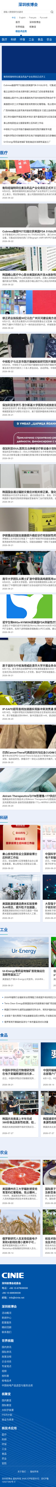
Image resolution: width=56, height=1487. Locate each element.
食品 (40, 39)
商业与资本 (8, 1420)
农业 (49, 39)
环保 (22, 39)
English (22, 18)
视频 (4, 1371)
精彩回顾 (6, 1327)
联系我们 (6, 1332)
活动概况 (6, 1313)
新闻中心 (6, 1318)
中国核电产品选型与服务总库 (17, 1385)
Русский (43, 18)
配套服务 (6, 1322)
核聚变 (32, 27)
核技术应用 (21, 31)
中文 (14, 18)
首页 (18, 22)
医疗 (4, 39)
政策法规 (6, 1357)
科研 (13, 39)
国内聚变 (6, 1400)
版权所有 (34, 1472)
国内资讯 (6, 1347)
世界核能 (20, 27)
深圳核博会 (35, 22)
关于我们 (22, 1472)
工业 (31, 39)
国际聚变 (6, 1405)
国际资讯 (6, 1352)
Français (32, 18)
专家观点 (6, 1366)
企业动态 (6, 1361)
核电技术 (6, 1381)
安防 (4, 1463)
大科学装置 (8, 1410)
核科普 (5, 1376)
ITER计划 (7, 1415)
